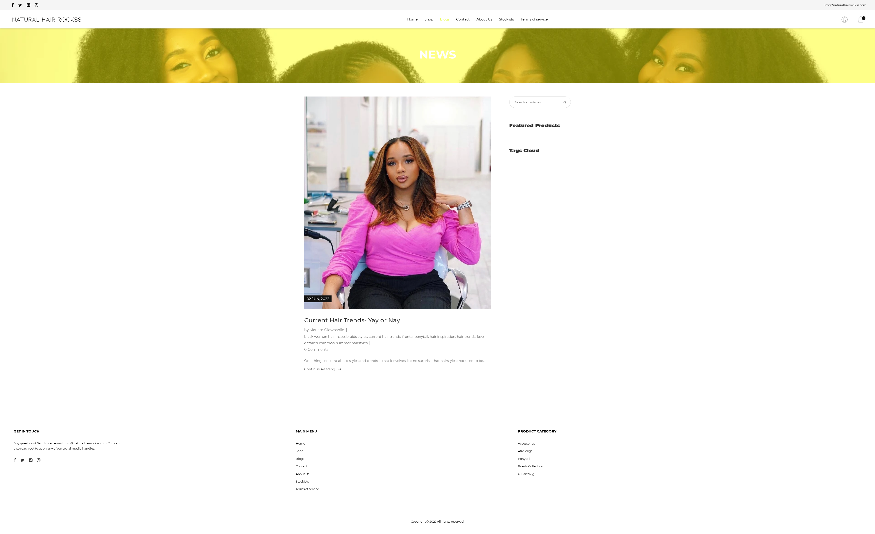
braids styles (356, 336)
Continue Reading (320, 369)
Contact (463, 19)
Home (412, 19)
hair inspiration (442, 336)
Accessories (526, 443)
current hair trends (385, 336)
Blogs (444, 19)
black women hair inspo (324, 336)
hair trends (466, 336)
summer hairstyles (352, 343)
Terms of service (534, 19)
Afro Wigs (525, 451)
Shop (429, 19)
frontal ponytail (415, 336)
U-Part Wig (526, 474)
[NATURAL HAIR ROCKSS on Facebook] (12, 5)
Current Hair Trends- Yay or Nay (352, 320)
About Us (484, 19)
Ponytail (524, 458)
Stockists (506, 19)
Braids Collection (530, 466)
